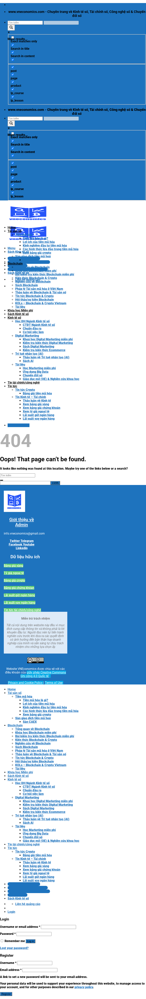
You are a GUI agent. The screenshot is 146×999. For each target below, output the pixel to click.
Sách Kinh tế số (18, 314)
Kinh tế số (14, 317)
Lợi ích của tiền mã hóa (39, 242)
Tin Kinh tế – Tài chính (30, 397)
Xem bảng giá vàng (36, 404)
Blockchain (15, 263)
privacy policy (84, 987)
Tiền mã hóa (23, 235)
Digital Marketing (27, 335)
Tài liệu (20, 307)
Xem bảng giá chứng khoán (41, 408)
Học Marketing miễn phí (39, 368)
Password (8, 934)
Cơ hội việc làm (33, 332)
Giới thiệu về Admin (21, 522)
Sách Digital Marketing (38, 346)
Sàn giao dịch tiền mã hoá (33, 256)
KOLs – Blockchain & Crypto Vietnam (40, 303)
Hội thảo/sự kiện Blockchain (34, 299)
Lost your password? (14, 948)
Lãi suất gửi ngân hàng (38, 415)
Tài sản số (14, 231)
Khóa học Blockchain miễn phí (35, 271)
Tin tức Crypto (25, 390)
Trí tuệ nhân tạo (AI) (29, 354)
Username (8, 963)
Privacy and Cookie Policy (25, 682)
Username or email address (20, 927)
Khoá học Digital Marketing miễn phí (48, 339)
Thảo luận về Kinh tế (37, 400)
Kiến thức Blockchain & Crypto (36, 278)
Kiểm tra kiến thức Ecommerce (44, 350)
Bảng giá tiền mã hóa (37, 393)
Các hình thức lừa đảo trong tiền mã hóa (51, 249)
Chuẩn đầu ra (32, 328)
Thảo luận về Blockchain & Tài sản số (40, 292)
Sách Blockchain (26, 285)
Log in (30, 941)
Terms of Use (54, 682)
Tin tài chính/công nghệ (24, 382)
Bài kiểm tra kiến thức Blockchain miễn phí (44, 274)
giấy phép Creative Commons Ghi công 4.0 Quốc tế (43, 674)
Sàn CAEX (30, 260)
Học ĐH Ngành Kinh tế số (32, 321)
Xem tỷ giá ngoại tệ (36, 411)
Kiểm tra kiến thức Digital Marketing (48, 343)
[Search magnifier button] (11, 28)
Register (6, 994)
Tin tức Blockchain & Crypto (34, 296)
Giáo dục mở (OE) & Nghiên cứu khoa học (51, 379)
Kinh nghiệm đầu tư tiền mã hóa (45, 245)
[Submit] (1, 480)
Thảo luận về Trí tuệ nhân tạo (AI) (46, 357)
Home (12, 227)
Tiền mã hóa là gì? (35, 238)
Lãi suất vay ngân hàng (39, 418)
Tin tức (12, 386)
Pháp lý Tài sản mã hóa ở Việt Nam (39, 289)
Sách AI (28, 361)
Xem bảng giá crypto (37, 253)
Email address (10, 970)
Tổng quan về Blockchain (32, 267)
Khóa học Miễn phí (20, 310)
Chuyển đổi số (32, 375)
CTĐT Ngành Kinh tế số (39, 325)
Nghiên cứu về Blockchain (33, 281)
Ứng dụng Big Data (35, 372)
